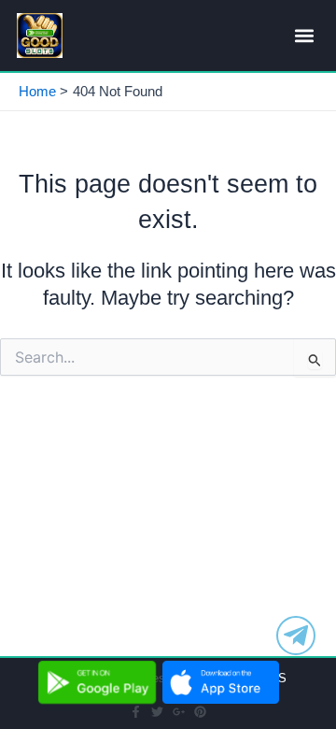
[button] (303, 36)
